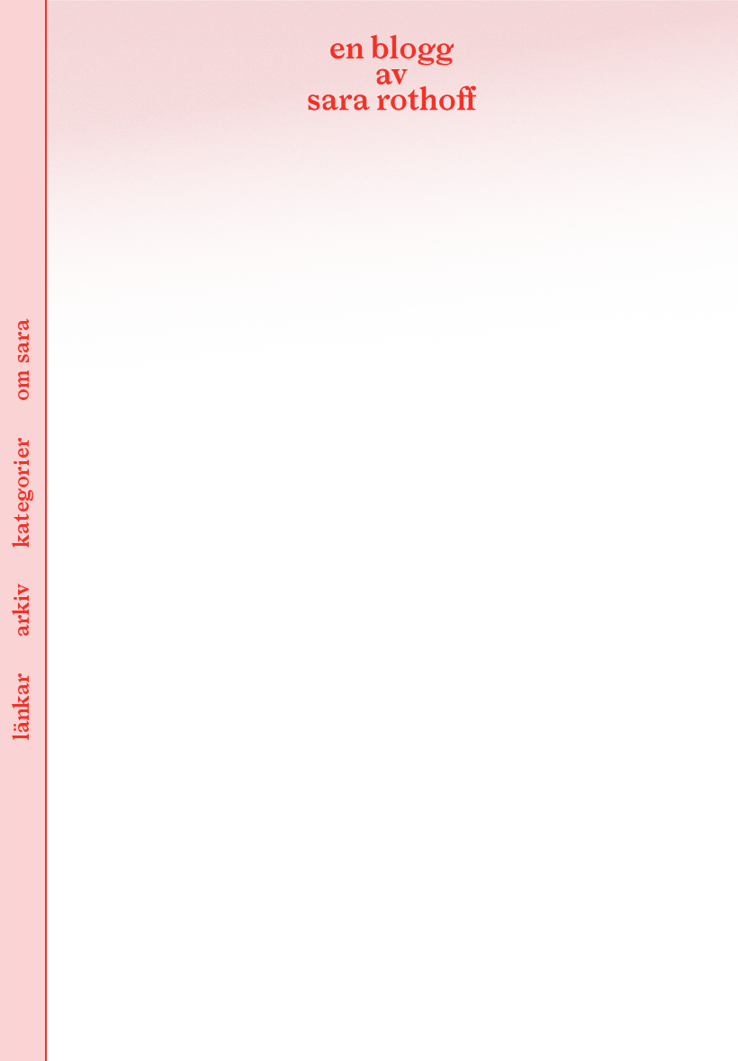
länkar (22, 708)
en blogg (391, 76)
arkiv (22, 611)
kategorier (22, 493)
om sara (22, 361)
